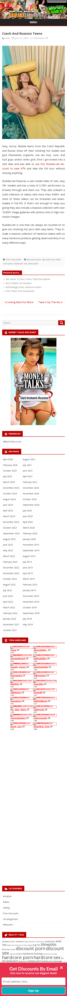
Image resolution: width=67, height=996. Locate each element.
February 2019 (30, 584)
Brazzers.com (8, 949)
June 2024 (8, 504)
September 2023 (11, 533)
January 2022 (9, 618)
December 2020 (31, 487)
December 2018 (31, 596)
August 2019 (29, 556)
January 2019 (29, 590)
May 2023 (8, 550)
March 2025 (9, 482)
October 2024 (10, 493)
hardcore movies (50, 954)
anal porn (50, 941)
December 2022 (11, 567)
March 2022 (9, 607)
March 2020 (29, 527)
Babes (6, 901)
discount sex (48, 259)
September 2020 (31, 504)
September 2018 (31, 613)
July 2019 (27, 561)
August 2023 (9, 539)
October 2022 (10, 578)
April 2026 (8, 459)
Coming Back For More (19, 302)
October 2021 (10, 630)
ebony (12, 954)
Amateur (7, 896)
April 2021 (28, 476)
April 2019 (28, 573)
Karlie (7, 38)
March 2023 (9, 556)
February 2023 (10, 561)
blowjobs (48, 944)
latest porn (23, 961)
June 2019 (28, 567)
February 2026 (10, 465)
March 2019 (29, 578)
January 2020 (29, 539)
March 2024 (9, 516)
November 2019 (31, 544)
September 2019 (31, 550)
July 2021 (27, 465)
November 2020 (31, 493)
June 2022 (8, 596)
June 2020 (28, 516)
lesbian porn (34, 960)
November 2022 (11, 573)
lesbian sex (47, 961)
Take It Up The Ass (49, 302)
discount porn (34, 259)
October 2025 (10, 470)
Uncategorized (10, 919)
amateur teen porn (37, 942)
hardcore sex (20, 263)
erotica (18, 953)
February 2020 (30, 533)
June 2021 (28, 470)
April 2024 (8, 510)
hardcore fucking (32, 953)
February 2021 (30, 482)
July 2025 (7, 476)
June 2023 (8, 544)
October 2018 (30, 607)
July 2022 (7, 590)
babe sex (10, 945)
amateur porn (8, 941)
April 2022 (8, 601)
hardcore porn (17, 957)
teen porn (33, 263)
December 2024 (11, 487)
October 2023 (10, 527)
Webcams (8, 924)
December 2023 (11, 521)
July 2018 (27, 618)
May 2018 (28, 624)
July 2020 (27, 510)
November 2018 (31, 601)
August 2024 (9, 499)
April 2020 (28, 521)
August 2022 (9, 584)
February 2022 (10, 613)
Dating (6, 907)
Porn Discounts (14, 259)
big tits (37, 944)
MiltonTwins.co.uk (12, 441)
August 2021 (29, 459)
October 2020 (30, 499)
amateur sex (22, 941)
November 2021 (11, 624)
